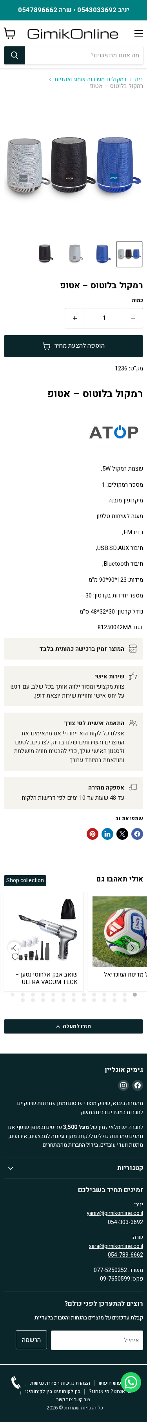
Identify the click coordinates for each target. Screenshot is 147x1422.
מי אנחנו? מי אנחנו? (110, 1391)
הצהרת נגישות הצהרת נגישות (60, 1383)
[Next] (133, 948)
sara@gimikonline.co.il (116, 1246)
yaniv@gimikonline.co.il (115, 1213)
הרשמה (31, 1340)
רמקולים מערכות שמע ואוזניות (90, 79)
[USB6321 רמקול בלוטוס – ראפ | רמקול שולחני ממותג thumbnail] (129, 254)
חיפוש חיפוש (112, 1383)
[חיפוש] (14, 55)
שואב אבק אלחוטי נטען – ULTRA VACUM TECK (46, 978)
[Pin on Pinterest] (92, 834)
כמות (137, 301)
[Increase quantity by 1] (75, 318)
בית (139, 79)
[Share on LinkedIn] (107, 834)
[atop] (113, 453)
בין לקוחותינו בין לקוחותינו (52, 1391)
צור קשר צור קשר (73, 1399)
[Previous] (14, 948)
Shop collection (25, 880)
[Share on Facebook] (137, 834)
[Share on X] (122, 834)
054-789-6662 (125, 1255)
